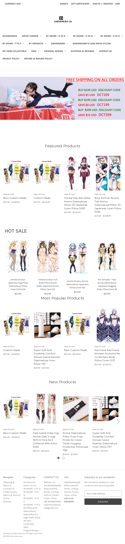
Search (64, 3)
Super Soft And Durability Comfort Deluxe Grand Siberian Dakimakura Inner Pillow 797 (47, 357)
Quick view (14, 170)
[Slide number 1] (62, 98)
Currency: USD (13, 3)
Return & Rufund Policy (38, 58)
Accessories (9, 36)
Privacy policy (10, 58)
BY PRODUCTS (36, 43)
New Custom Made (14, 198)
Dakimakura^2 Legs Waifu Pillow (92, 43)
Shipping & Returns (82, 51)
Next (118, 421)
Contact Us (105, 51)
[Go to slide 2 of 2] (63, 458)
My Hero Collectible (14, 51)
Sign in (96, 3)
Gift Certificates (80, 3)
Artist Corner (30, 36)
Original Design (53, 51)
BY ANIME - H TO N (83, 36)
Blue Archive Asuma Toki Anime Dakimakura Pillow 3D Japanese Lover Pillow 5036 (108, 205)
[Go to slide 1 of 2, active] (58, 458)
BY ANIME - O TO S (110, 36)
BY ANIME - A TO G (55, 36)
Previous (4, 421)
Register (108, 3)
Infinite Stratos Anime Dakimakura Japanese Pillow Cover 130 (77, 284)
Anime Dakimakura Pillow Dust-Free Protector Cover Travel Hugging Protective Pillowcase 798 (75, 442)
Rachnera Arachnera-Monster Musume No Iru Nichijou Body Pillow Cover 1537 (107, 355)
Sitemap (7, 501)
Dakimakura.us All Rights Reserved (28, 533)
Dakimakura (58, 43)
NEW (33, 51)
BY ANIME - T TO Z (11, 43)
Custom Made (42, 198)
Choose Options (17, 176)
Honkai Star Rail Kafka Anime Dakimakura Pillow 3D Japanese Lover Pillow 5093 (77, 203)
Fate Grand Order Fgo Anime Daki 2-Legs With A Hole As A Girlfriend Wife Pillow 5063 (46, 440)
